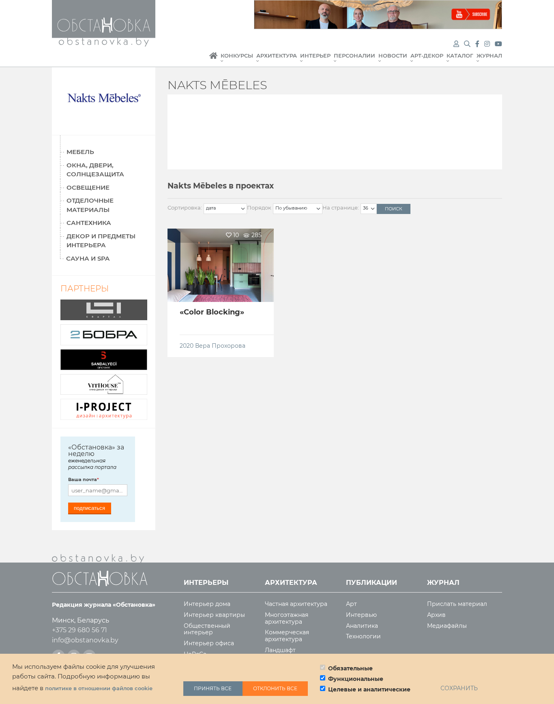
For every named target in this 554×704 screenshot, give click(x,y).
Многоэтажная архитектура (286, 618)
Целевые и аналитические (369, 689)
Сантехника (89, 223)
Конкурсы (237, 56)
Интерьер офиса (209, 643)
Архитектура (276, 56)
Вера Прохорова (220, 345)
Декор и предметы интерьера (101, 240)
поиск (393, 209)
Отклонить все (275, 688)
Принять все (213, 688)
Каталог (460, 56)
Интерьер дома (207, 604)
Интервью (361, 615)
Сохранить (459, 688)
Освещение (88, 187)
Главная (213, 60)
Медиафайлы (447, 626)
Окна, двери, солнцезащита (95, 169)
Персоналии (354, 56)
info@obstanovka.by (85, 640)
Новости (392, 56)
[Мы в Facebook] (478, 44)
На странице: (340, 207)
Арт (351, 604)
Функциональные (355, 679)
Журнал (489, 56)
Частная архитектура (296, 604)
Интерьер (315, 56)
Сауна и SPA (88, 258)
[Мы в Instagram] (488, 44)
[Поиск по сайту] (468, 44)
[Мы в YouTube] (498, 44)
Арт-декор (426, 56)
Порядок (259, 207)
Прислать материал (457, 604)
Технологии (363, 636)
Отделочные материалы (90, 205)
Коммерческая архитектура (287, 636)
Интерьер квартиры (214, 615)
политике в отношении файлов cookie (98, 688)
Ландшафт (280, 650)
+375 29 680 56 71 (79, 630)
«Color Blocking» (212, 312)
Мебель (80, 152)
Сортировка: (184, 207)
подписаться (89, 508)
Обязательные (350, 668)
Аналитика (362, 626)
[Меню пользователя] (456, 44)
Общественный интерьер (207, 629)
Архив (436, 615)
